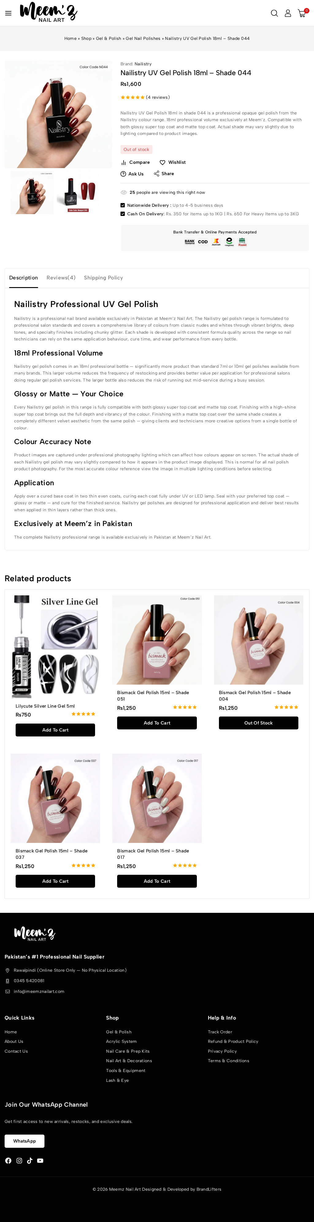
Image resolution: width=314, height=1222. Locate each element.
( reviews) (158, 97)
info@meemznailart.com (39, 991)
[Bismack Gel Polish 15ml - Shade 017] (156, 798)
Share (168, 173)
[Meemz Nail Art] (48, 13)
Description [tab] (23, 278)
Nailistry (143, 64)
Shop (86, 38)
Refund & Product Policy (233, 1041)
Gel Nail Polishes (143, 38)
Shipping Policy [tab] (103, 278)
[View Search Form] (274, 13)
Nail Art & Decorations (129, 1060)
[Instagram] (19, 1160)
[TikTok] (30, 1161)
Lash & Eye (117, 1080)
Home (70, 38)
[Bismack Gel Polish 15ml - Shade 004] (258, 640)
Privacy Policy (222, 1051)
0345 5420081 (29, 980)
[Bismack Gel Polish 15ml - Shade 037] (55, 798)
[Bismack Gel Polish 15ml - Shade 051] (156, 640)
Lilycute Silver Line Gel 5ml (45, 706)
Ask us (136, 174)
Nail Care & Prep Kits (128, 1051)
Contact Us (16, 1051)
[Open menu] (8, 13)
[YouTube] (40, 1160)
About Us (14, 1041)
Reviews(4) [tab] (61, 278)
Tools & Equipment (125, 1070)
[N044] (58, 114)
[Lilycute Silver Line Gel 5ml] (55, 646)
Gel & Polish (108, 38)
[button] (55, 730)
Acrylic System (121, 1041)
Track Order (220, 1032)
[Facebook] (8, 1160)
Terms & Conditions (228, 1060)
